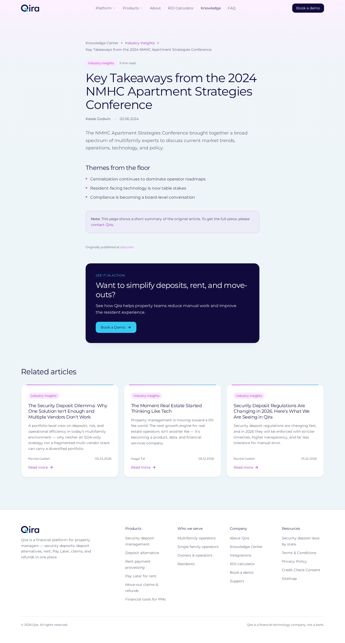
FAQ (232, 8)
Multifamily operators (197, 538)
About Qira (239, 538)
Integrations (240, 555)
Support (237, 581)
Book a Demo (113, 327)
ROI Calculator (181, 8)
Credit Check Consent (301, 570)
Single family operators (198, 546)
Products (131, 8)
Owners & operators (195, 555)
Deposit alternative (142, 552)
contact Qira (102, 224)
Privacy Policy (294, 561)
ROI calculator (242, 564)
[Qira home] (30, 8)
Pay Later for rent (140, 576)
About (155, 8)
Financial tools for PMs (145, 599)
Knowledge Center (102, 43)
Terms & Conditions (299, 552)
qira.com (127, 247)
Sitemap (289, 578)
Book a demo (308, 8)
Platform (104, 8)
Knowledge (211, 8)
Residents (186, 564)
